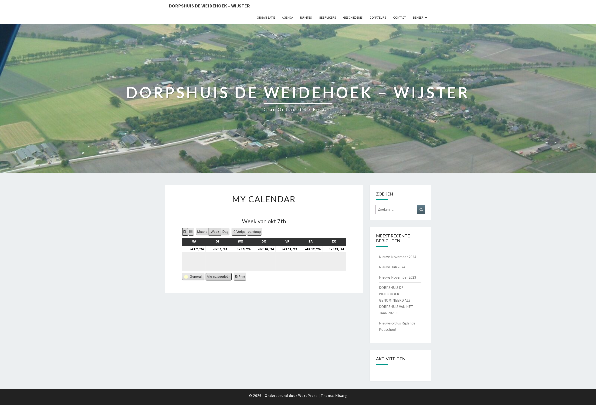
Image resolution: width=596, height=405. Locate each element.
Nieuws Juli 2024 (392, 267)
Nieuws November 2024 (397, 256)
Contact (399, 17)
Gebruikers (327, 17)
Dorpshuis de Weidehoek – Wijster (209, 6)
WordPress (308, 395)
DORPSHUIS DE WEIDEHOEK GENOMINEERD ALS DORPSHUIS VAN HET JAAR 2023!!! (396, 300)
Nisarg (341, 395)
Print (239, 278)
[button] (185, 232)
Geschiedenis (353, 17)
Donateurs (378, 17)
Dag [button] (225, 231)
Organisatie (266, 17)
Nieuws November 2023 (397, 277)
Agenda (287, 17)
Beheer (418, 17)
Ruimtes (306, 17)
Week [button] (215, 231)
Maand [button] (202, 231)
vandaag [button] (254, 231)
